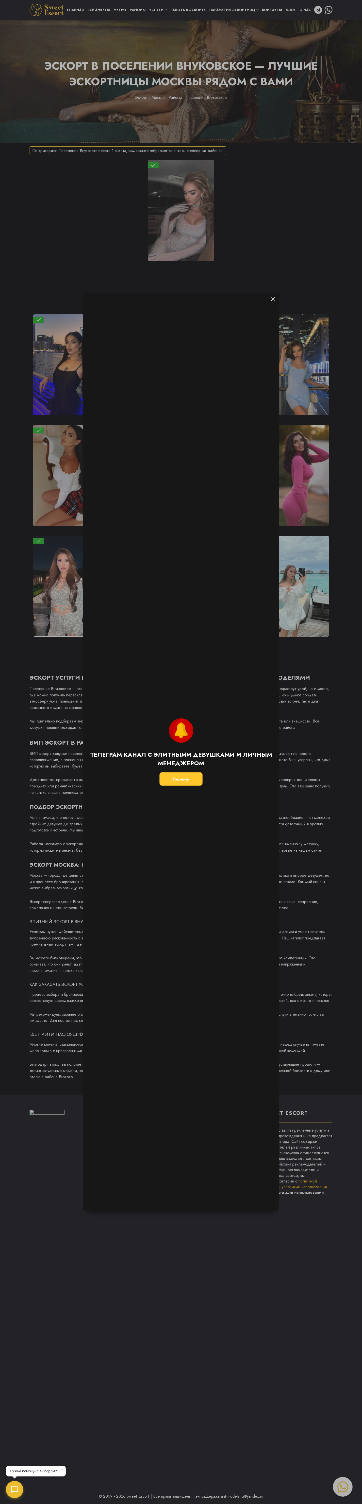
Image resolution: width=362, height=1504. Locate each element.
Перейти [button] (181, 779)
